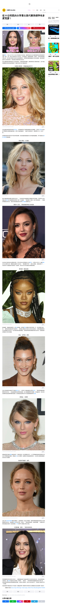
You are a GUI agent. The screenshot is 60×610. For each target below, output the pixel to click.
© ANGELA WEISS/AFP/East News (7, 387)
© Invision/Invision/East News (7, 324)
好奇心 (49, 40)
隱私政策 (53, 17)
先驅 (35, 393)
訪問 (9, 580)
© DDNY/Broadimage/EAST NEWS (7, 126)
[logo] (8, 10)
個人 (30, 10)
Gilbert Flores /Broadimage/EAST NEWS (36, 587)
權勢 (11, 454)
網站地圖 (49, 18)
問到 (41, 129)
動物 (49, 58)
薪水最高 (24, 201)
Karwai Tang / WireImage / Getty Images (19, 587)
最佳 (16, 327)
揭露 (43, 262)
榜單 (30, 262)
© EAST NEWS (4, 195)
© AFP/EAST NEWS (5, 259)
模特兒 (17, 390)
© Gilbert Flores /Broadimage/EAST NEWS (9, 451)
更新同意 (53, 18)
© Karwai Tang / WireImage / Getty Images (9, 576)
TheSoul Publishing (56, 20)
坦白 (16, 456)
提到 (7, 200)
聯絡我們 (49, 17)
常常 (17, 523)
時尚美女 (15, 129)
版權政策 (57, 17)
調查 (5, 55)
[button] (50, 36)
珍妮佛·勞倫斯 (9, 520)
